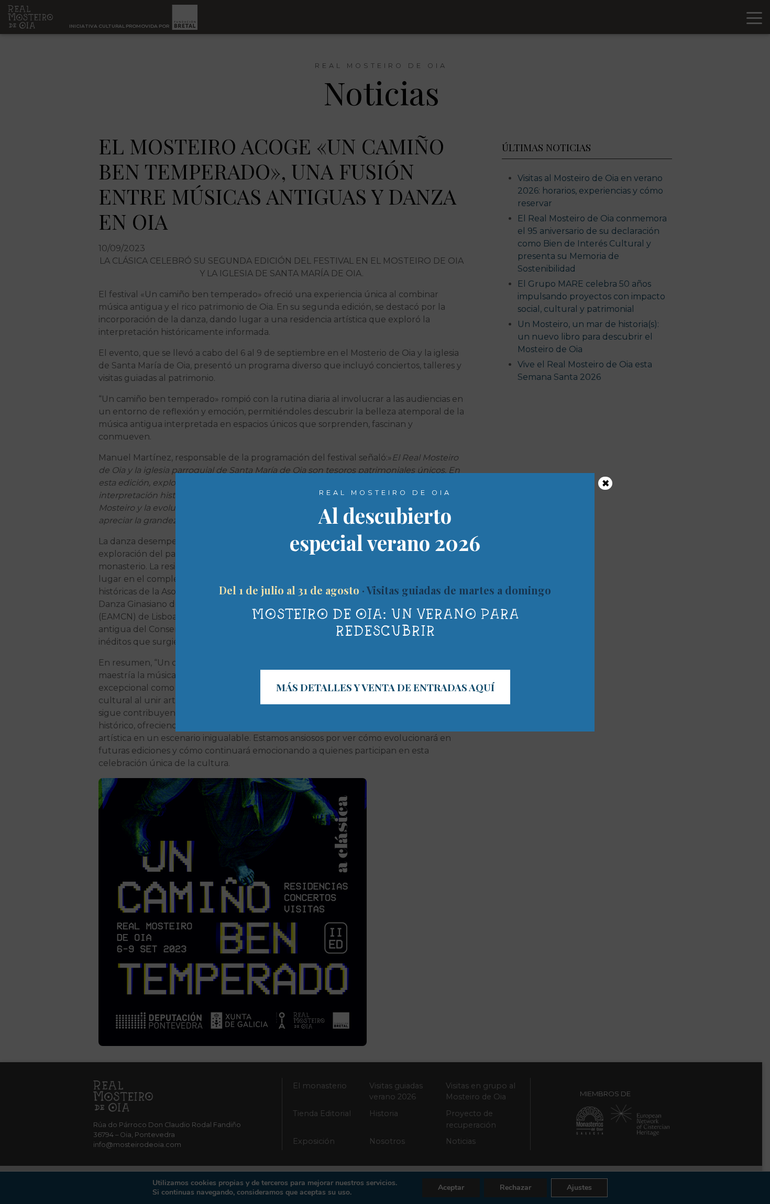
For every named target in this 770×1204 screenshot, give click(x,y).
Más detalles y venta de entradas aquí (385, 687)
